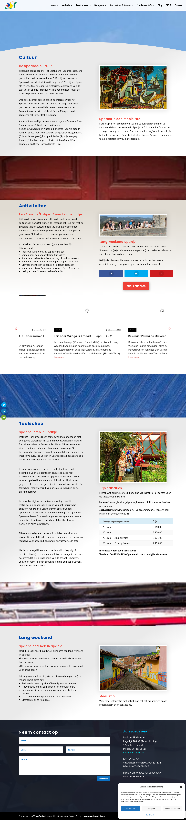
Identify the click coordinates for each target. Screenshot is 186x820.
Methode (65, 5)
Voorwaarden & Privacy (94, 816)
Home (53, 5)
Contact (178, 5)
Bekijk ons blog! (136, 286)
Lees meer (27, 357)
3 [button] (91, 372)
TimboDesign (39, 816)
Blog (160, 5)
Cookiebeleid (150, 815)
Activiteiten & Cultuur (120, 5)
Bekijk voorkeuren (172, 808)
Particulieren (82, 5)
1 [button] (83, 372)
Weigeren (151, 808)
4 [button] (95, 372)
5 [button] (98, 372)
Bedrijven (99, 5)
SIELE (168, 5)
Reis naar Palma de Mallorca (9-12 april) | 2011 (127, 336)
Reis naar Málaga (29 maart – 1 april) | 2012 (51, 336)
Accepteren (130, 808)
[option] (55, 327)
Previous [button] (16, 328)
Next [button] (169, 328)
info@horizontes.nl (133, 752)
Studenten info (144, 5)
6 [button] (102, 372)
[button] (181, 787)
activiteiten (26, 330)
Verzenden (103, 778)
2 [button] (87, 372)
